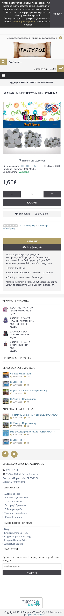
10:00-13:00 (14, 482)
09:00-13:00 (20, 478)
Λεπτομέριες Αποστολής (16, 497)
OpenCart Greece (35, 614)
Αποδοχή (57, 13)
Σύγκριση (43, 213)
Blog (6, 529)
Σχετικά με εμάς (12, 494)
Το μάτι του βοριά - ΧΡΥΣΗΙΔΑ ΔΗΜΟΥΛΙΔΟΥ (34, 415)
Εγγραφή (32, 572)
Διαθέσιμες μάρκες (13, 543)
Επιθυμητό (24, 213)
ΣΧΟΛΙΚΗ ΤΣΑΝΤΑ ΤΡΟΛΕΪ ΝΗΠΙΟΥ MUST (20, 345)
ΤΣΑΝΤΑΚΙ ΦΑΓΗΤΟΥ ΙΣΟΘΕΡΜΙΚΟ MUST (21, 309)
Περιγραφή (32, 240)
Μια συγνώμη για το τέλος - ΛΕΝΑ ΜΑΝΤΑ (32, 431)
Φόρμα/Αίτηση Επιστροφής (17, 536)
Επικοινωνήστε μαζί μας (16, 533)
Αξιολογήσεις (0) (32, 247)
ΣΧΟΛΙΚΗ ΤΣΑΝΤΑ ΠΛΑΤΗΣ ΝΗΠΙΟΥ (20, 333)
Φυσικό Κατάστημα (20, 373)
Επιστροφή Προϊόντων (15, 505)
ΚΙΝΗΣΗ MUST (18, 382)
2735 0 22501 (13, 470)
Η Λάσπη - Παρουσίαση (23, 399)
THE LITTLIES (28, 166)
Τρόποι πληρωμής (13, 501)
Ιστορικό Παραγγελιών (15, 540)
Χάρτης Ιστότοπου (13, 517)
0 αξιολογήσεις (27, 225)
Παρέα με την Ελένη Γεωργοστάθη (28, 390)
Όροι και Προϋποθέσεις (15, 513)
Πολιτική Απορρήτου (14, 509)
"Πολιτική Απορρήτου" (24, 21)
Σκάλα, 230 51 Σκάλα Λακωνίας (22, 474)
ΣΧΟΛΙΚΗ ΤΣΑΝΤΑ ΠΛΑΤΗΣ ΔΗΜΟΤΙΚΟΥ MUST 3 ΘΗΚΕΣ (22, 321)
